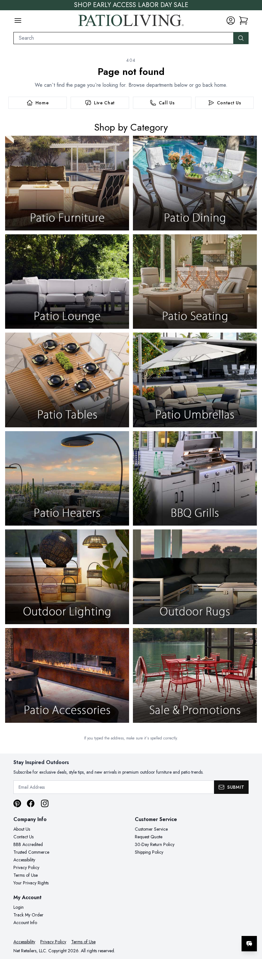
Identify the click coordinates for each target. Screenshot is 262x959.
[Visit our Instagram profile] (44, 803)
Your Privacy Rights (31, 883)
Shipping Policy (149, 852)
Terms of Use (25, 875)
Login (18, 907)
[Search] (241, 38)
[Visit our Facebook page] (30, 803)
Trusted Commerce (31, 852)
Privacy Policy (26, 867)
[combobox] (123, 38)
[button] (243, 20)
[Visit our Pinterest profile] (17, 803)
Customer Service (151, 829)
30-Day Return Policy (154, 844)
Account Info (25, 922)
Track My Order (28, 915)
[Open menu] (17, 20)
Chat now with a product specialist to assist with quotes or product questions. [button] (204, 926)
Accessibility (24, 860)
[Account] (231, 20)
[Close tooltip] (251, 924)
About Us (21, 829)
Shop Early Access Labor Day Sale (131, 5)
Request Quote (148, 837)
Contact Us (23, 837)
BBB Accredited (28, 844)
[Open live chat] (249, 943)
